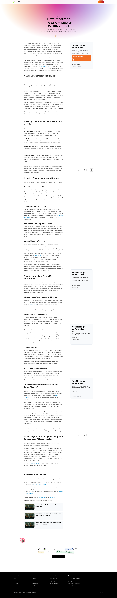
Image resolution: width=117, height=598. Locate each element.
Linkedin (60, 491)
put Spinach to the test (34, 463)
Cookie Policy (33, 592)
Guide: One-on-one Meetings (74, 581)
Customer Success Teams (55, 581)
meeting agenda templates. (40, 484)
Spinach (36, 487)
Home (15, 578)
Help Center (16, 585)
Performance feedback (65, 552)
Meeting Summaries (36, 580)
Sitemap (23, 592)
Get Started (101, 1)
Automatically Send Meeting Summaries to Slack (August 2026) (47, 505)
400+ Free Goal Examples (73, 580)
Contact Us (16, 583)
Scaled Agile (48, 306)
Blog (14, 580)
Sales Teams (52, 580)
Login (96, 1)
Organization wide (53, 578)
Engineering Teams (54, 583)
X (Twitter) (30, 493)
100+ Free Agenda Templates (74, 578)
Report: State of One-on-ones (74, 583)
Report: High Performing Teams (74, 585)
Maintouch (60, 35)
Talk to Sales (58, 1)
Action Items (34, 581)
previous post (42, 497)
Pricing (47, 1)
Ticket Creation (35, 583)
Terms (27, 592)
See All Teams (53, 585)
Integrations (42, 1)
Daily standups (38, 255)
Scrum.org (26, 306)
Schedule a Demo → (76, 64)
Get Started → (75, 283)
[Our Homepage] (16, 2)
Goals (40, 552)
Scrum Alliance (33, 304)
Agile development (46, 66)
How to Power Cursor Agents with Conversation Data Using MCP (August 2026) (48, 523)
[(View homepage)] (44, 549)
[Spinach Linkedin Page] (102, 592)
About (15, 581)
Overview (34, 578)
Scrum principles (35, 82)
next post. (52, 497)
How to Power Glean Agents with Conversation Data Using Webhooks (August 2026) (48, 514)
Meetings (69, 549)
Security (52, 1)
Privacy (29, 592)
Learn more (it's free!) (58, 556)
